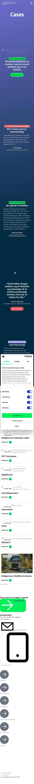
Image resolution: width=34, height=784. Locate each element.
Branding (3, 680)
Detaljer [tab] (17, 361)
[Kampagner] (4, 700)
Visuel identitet (4, 732)
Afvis (17, 426)
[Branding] (4, 674)
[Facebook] (2, 762)
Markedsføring (4, 693)
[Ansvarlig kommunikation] (4, 713)
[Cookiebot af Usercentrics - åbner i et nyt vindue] (24, 356)
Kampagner (3, 706)
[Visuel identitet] (4, 726)
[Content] (4, 739)
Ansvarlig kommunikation (7, 719)
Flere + (7, 584)
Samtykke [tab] (6, 361)
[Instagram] (2, 757)
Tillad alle (17, 415)
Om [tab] (28, 361)
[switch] (29, 397)
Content (2, 745)
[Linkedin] (2, 752)
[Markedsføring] (4, 687)
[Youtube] (2, 767)
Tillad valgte (17, 421)
